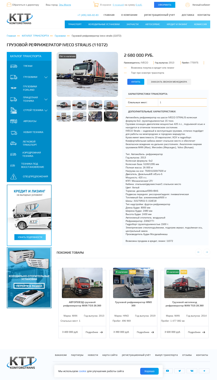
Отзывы (187, 354)
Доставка (188, 14)
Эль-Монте (65, 4)
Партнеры (77, 354)
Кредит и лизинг (177, 24)
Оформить (164, 4)
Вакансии (61, 354)
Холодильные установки (104, 24)
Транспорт (75, 24)
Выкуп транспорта (166, 354)
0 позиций (118, 4)
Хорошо (149, 371)
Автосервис (152, 24)
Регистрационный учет (159, 14)
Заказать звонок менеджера (169, 81)
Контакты (204, 14)
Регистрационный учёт (136, 354)
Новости (93, 354)
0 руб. (139, 4)
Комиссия (200, 24)
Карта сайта (109, 354)
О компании (129, 14)
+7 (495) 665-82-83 (87, 15)
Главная (109, 14)
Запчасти (132, 24)
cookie (82, 371)
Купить (135, 81)
